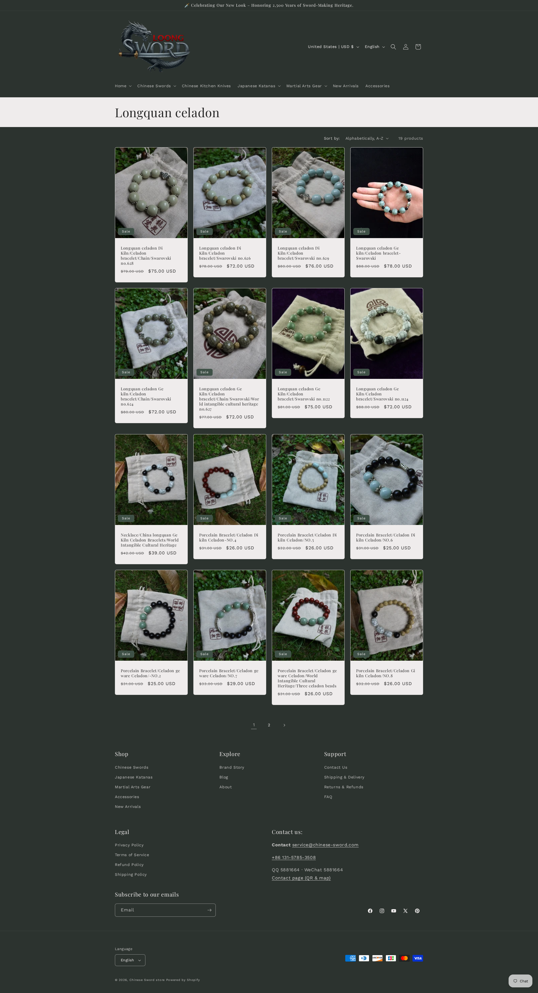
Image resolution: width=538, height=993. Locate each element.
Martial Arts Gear (132, 787)
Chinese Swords (131, 767)
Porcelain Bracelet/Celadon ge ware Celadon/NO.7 (229, 673)
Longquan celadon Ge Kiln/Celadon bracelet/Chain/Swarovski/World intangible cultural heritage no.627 (229, 399)
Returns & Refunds (343, 787)
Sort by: (332, 138)
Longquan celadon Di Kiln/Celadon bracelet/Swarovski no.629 (303, 253)
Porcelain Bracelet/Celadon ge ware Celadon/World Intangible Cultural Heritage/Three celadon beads (307, 678)
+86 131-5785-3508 (294, 857)
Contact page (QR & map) (301, 878)
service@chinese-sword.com (325, 844)
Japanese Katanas (134, 777)
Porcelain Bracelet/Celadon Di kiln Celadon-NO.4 (228, 537)
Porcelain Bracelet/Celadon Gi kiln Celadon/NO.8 (385, 673)
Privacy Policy (129, 845)
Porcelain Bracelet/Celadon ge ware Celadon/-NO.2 (150, 673)
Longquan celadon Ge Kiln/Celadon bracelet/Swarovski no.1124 (382, 394)
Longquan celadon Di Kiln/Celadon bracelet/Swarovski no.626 (225, 253)
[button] (123, 86)
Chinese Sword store (147, 980)
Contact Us (335, 767)
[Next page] (284, 725)
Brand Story (231, 767)
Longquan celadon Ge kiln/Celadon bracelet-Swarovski (378, 253)
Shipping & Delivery (344, 777)
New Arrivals (128, 806)
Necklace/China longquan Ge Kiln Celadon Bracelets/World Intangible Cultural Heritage (149, 539)
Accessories (127, 796)
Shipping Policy (131, 874)
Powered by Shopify (183, 980)
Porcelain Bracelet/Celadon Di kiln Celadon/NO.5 (307, 537)
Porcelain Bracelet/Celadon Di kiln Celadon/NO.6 (385, 537)
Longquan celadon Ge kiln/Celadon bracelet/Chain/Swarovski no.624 (146, 396)
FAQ (328, 796)
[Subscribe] (209, 910)
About (225, 787)
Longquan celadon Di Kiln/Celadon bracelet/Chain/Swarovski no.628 (146, 255)
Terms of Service (132, 855)
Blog (223, 777)
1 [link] (254, 724)
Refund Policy (129, 865)
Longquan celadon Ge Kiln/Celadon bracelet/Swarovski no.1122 (304, 394)
